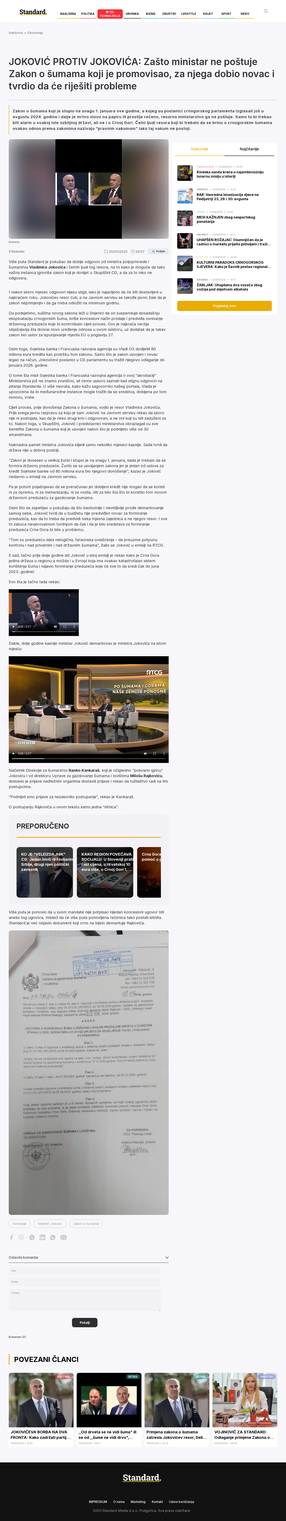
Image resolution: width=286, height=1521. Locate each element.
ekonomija (35, 33)
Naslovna (16, 33)
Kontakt (157, 1502)
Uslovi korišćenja (181, 1502)
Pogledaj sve (224, 306)
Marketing (138, 1502)
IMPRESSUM (98, 1502)
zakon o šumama (86, 1224)
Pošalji (85, 1323)
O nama (119, 1502)
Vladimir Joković (50, 1224)
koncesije (19, 1224)
